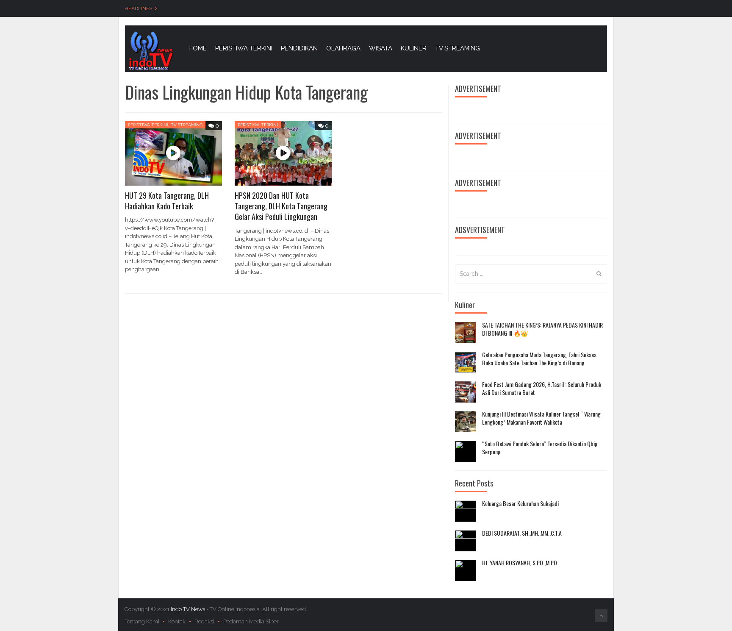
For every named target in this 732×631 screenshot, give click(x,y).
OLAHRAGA (343, 48)
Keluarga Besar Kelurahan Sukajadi (520, 503)
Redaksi (204, 621)
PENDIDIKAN (299, 48)
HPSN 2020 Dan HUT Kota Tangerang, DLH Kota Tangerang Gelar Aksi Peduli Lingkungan (281, 206)
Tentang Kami (142, 621)
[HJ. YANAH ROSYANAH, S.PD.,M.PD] (465, 570)
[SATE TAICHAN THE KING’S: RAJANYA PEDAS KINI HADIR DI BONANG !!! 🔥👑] (465, 332)
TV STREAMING (457, 48)
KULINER (414, 48)
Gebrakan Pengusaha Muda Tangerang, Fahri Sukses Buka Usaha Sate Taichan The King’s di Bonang (539, 358)
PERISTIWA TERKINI (243, 48)
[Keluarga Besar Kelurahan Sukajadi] (465, 511)
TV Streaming (186, 124)
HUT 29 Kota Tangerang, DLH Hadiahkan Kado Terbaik (167, 200)
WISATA (380, 48)
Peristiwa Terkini (148, 124)
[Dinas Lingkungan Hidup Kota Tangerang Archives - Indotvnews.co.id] (150, 50)
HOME (198, 48)
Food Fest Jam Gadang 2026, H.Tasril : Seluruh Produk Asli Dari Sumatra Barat (541, 388)
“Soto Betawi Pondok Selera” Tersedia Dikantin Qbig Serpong (540, 447)
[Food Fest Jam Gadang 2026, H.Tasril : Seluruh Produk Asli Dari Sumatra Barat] (465, 392)
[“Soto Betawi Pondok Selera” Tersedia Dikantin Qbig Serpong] (465, 451)
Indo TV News (188, 609)
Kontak (177, 621)
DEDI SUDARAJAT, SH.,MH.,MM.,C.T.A (522, 533)
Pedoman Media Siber (251, 621)
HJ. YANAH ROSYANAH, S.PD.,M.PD (519, 563)
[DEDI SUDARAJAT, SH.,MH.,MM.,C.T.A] (465, 540)
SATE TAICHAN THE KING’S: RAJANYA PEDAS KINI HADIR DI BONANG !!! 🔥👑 (542, 329)
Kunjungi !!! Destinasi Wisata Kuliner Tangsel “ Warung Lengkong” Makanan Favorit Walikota (541, 418)
